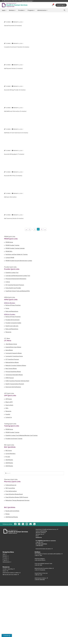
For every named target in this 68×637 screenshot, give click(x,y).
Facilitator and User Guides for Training (16, 254)
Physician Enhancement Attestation (15, 279)
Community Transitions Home (14, 356)
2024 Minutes (9, 463)
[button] (7, 635)
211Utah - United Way (9, 569)
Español (7, 414)
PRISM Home (9, 242)
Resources (8, 332)
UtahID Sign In (61, 5)
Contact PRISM (9, 257)
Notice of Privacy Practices (13, 305)
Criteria (7, 282)
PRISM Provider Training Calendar (15, 248)
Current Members (10, 454)
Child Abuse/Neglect (40, 559)
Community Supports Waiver (13, 353)
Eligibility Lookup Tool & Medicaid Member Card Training (21, 435)
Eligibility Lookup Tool (11, 272)
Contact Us (8, 417)
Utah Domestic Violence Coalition (11, 573)
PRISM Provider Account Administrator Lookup (18, 261)
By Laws (7, 457)
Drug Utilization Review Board (14, 494)
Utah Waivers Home (11, 344)
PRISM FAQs (8, 251)
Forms (7, 308)
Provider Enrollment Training (13, 438)
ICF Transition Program (12, 359)
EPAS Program (9, 378)
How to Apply (9, 405)
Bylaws (7, 514)
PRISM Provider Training (12, 245)
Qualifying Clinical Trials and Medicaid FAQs (17, 291)
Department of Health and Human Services (47, 529)
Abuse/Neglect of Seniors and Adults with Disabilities (49, 554)
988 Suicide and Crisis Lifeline (11, 574)
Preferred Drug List (10, 485)
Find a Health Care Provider (13, 288)
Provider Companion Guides (13, 323)
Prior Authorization (11, 491)
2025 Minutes (9, 466)
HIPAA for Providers (9, 314)
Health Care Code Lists (11, 326)
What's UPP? (9, 402)
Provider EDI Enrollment (12, 320)
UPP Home (8, 399)
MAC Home (8, 450)
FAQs (6, 408)
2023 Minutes (9, 460)
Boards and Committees (12, 511)
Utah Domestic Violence (41, 578)
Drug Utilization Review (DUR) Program (16, 497)
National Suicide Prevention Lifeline (44, 568)
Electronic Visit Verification (13, 387)
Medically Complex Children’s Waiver (15, 365)
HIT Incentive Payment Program (14, 285)
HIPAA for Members (9, 303)
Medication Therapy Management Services (17, 500)
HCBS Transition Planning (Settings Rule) (17, 381)
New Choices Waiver (11, 368)
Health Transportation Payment (14, 384)
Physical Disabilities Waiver (13, 371)
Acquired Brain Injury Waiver (13, 347)
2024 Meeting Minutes (11, 517)
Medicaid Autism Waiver (12, 362)
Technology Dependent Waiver (14, 375)
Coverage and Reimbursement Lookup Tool (17, 276)
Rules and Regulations (11, 311)
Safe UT (5, 571)
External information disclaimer (44, 549)
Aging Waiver (9, 350)
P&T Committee (10, 488)
